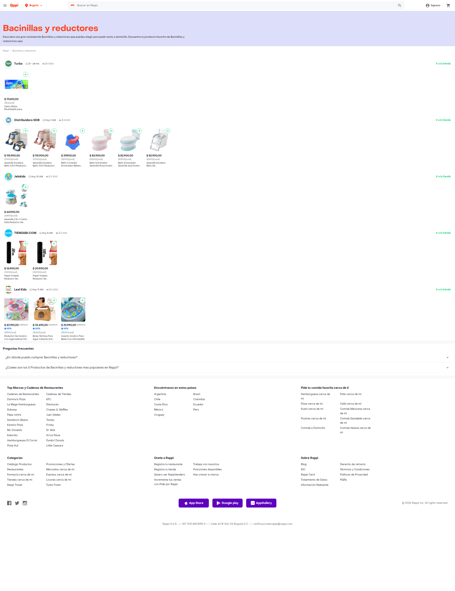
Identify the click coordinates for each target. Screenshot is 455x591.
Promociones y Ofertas (60, 518)
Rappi (6, 50)
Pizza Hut (12, 499)
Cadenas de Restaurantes (23, 448)
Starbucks (52, 458)
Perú (196, 464)
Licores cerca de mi (58, 534)
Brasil (196, 448)
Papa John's (14, 469)
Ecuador (198, 458)
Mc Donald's (14, 484)
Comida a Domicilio (313, 482)
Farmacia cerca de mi (20, 528)
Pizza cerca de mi (312, 458)
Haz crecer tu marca (206, 528)
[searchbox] (235, 5)
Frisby (50, 479)
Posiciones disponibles (207, 523)
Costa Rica (161, 458)
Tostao (50, 474)
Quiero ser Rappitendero (169, 528)
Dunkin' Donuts (55, 494)
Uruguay (159, 469)
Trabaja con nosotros (206, 518)
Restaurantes (15, 523)
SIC (303, 523)
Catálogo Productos (19, 518)
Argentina (160, 448)
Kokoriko (12, 489)
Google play (230, 557)
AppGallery (264, 557)
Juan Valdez (53, 469)
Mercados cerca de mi (60, 523)
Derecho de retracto (353, 518)
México (158, 464)
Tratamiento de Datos (314, 534)
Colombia (199, 453)
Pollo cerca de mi (351, 448)
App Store (196, 557)
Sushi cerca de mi (312, 463)
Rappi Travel (14, 539)
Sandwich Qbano (17, 474)
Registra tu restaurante (168, 518)
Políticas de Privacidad (354, 528)
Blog (303, 518)
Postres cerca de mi (313, 472)
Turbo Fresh (53, 539)
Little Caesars (54, 499)
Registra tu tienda (165, 523)
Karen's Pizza (15, 479)
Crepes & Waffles (57, 464)
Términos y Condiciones (355, 523)
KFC (48, 453)
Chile (157, 453)
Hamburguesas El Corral (22, 494)
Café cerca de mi (351, 458)
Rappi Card (308, 528)
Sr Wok (50, 484)
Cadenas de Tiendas (58, 448)
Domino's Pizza (16, 453)
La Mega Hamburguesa (21, 458)
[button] (33, 5)
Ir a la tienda (443, 63)
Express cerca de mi (59, 528)
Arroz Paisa (53, 489)
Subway (12, 464)
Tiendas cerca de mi (19, 534)
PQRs (343, 534)
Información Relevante (314, 539)
